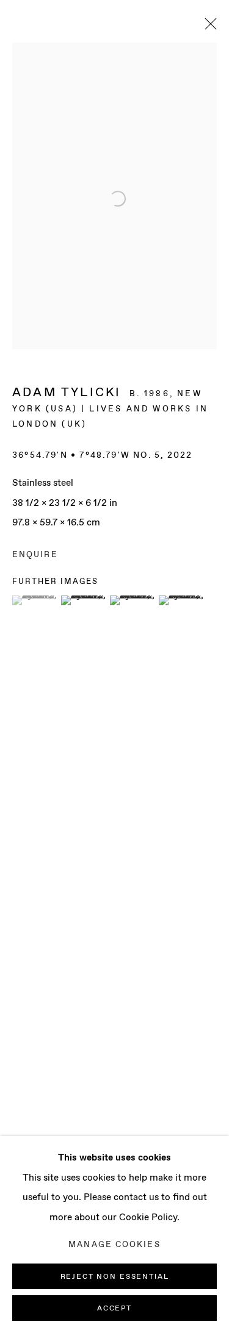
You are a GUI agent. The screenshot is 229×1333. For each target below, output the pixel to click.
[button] (35, 600)
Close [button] (207, 27)
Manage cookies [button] (114, 1245)
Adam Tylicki (66, 393)
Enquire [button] (35, 555)
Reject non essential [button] (114, 1277)
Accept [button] (114, 1308)
